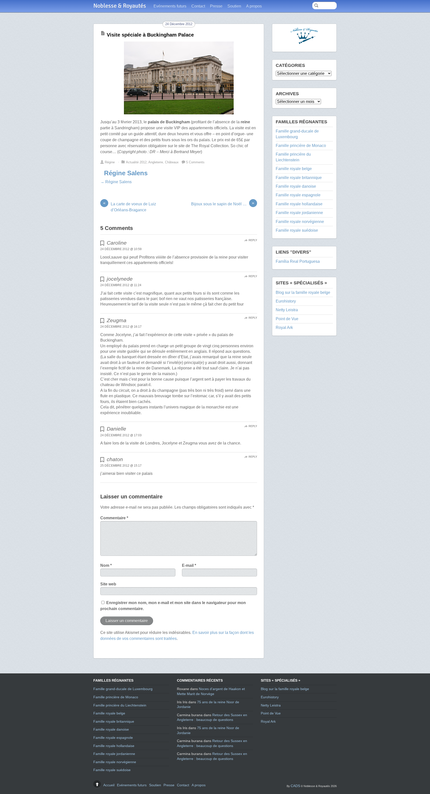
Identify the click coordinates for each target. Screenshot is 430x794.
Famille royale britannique (299, 178)
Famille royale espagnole (298, 195)
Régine (110, 162)
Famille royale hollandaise (299, 204)
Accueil (108, 785)
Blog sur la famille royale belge (303, 292)
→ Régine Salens (116, 182)
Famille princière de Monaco (301, 145)
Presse (216, 6)
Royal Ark (284, 327)
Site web (108, 584)
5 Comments (195, 162)
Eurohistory (286, 301)
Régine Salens (126, 173)
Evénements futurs (170, 6)
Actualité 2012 (136, 162)
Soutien (234, 6)
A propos (254, 6)
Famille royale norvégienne (300, 222)
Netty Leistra (287, 310)
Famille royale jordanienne (299, 213)
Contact (198, 6)
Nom (106, 565)
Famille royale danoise (296, 186)
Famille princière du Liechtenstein (119, 705)
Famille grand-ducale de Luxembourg (123, 689)
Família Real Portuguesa (298, 261)
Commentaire (114, 518)
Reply (253, 240)
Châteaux (172, 162)
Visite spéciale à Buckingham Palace (150, 35)
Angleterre (155, 162)
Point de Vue (287, 319)
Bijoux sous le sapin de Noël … (222, 203)
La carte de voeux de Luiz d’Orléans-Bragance (129, 206)
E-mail (189, 565)
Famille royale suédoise (297, 230)
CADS (295, 786)
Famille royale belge (294, 169)
